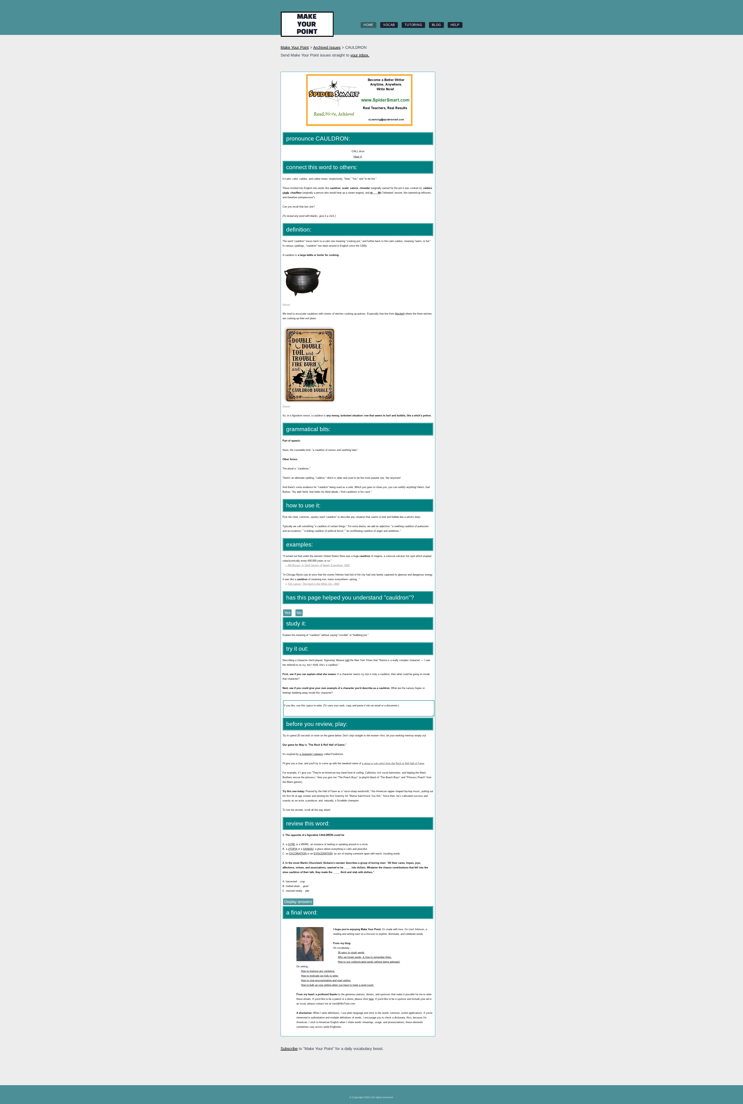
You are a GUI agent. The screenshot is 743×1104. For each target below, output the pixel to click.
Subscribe (289, 1049)
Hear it (358, 156)
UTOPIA (292, 849)
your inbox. (359, 55)
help (455, 25)
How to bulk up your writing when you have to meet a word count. (337, 985)
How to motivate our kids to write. (320, 975)
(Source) (286, 304)
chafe (285, 192)
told (347, 660)
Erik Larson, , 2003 (313, 583)
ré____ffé (375, 192)
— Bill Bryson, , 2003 (317, 565)
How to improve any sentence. (318, 971)
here (371, 999)
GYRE (291, 844)
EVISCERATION (323, 853)
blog (436, 25)
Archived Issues (327, 47)
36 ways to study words (351, 952)
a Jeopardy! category (311, 754)
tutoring (413, 25)
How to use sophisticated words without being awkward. (369, 961)
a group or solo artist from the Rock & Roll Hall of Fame (393, 763)
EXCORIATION (297, 853)
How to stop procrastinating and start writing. (326, 980)
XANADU (308, 849)
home (368, 25)
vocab (389, 25)
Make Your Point (295, 47)
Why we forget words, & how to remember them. (365, 957)
